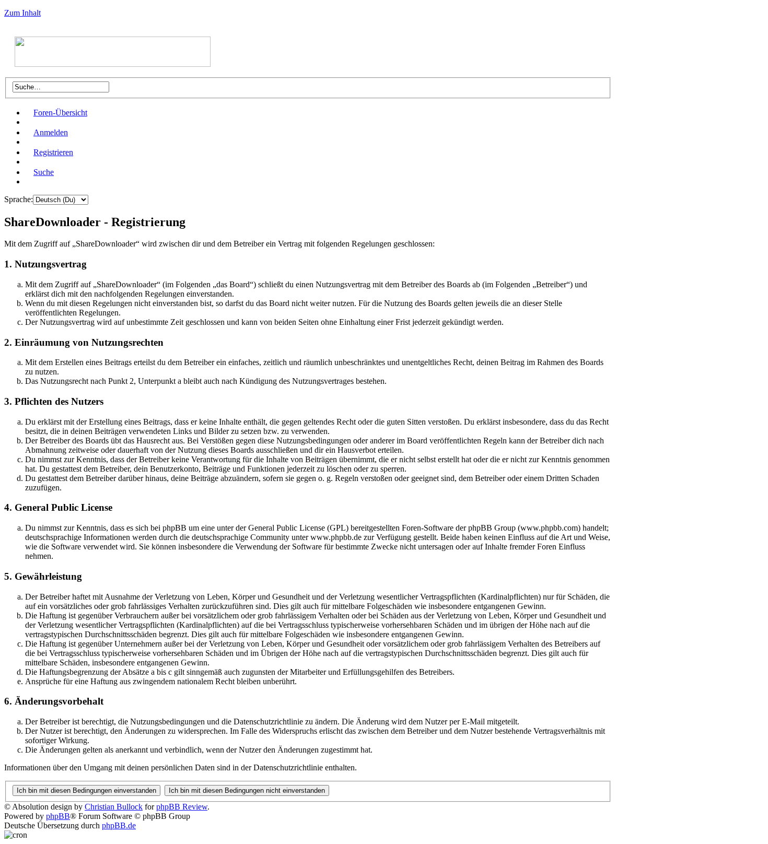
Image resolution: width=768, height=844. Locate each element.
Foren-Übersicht (60, 112)
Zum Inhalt (22, 12)
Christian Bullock (114, 806)
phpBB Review (181, 806)
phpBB (58, 816)
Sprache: (18, 199)
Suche (43, 172)
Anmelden (50, 132)
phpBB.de (119, 825)
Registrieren (53, 152)
